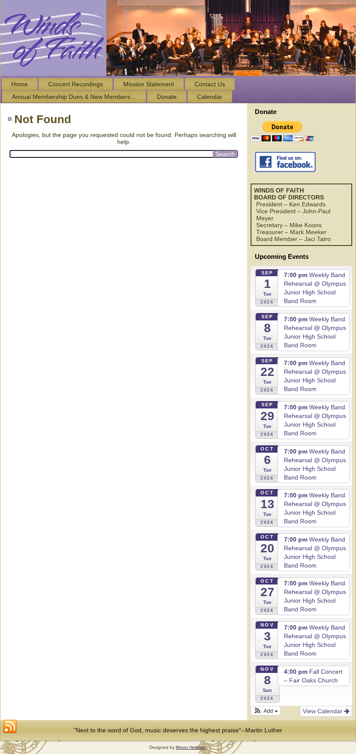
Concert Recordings (75, 84)
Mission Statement (148, 84)
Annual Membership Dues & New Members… (74, 96)
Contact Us (209, 84)
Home (19, 84)
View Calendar (323, 711)
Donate (167, 96)
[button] (265, 710)
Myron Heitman (191, 747)
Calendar (209, 96)
